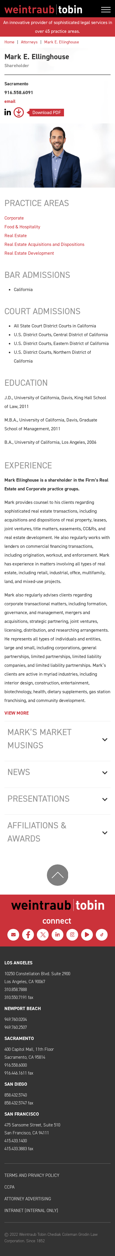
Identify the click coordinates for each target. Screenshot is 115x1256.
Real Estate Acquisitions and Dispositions (44, 244)
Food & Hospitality (22, 227)
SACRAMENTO (19, 1038)
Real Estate (15, 235)
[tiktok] (102, 935)
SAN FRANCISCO (21, 1114)
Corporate (14, 218)
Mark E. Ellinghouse (61, 42)
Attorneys (29, 42)
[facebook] (28, 935)
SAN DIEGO (15, 1084)
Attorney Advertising (27, 1199)
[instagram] (72, 935)
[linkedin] (57, 935)
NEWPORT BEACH (22, 1008)
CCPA (9, 1187)
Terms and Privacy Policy (31, 1175)
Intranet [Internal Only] (31, 1210)
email (10, 101)
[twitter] (43, 935)
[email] (13, 935)
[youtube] (87, 935)
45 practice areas (62, 31)
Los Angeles (18, 963)
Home (9, 42)
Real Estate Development (29, 253)
